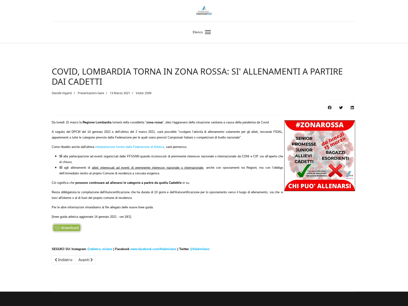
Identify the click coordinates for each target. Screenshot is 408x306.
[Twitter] (341, 107)
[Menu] (207, 32)
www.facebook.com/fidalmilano (153, 249)
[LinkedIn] (352, 107)
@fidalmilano (199, 249)
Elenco (198, 32)
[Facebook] (330, 107)
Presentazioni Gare (91, 93)
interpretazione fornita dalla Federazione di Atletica (129, 147)
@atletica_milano (99, 249)
